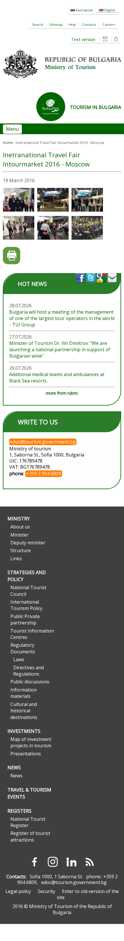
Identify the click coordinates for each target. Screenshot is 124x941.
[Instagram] (53, 862)
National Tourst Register (27, 822)
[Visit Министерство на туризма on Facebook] (81, 284)
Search (37, 24)
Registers (19, 811)
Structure (20, 550)
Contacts (89, 24)
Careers (108, 24)
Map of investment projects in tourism (30, 742)
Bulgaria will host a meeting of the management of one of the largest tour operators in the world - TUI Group (61, 318)
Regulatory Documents (22, 648)
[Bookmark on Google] (102, 284)
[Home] (62, 80)
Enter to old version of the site (88, 894)
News (14, 767)
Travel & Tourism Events (29, 793)
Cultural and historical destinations (23, 710)
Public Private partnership (25, 619)
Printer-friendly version (11, 256)
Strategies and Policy (26, 576)
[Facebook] (34, 862)
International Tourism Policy (26, 605)
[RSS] (90, 862)
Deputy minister (27, 542)
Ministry (18, 518)
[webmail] (105, 39)
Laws (18, 659)
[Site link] (53, 123)
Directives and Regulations (28, 670)
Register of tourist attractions (30, 836)
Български (84, 10)
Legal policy (18, 891)
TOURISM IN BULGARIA (95, 107)
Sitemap (56, 24)
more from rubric (62, 393)
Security (46, 891)
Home (8, 142)
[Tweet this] (91, 284)
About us (20, 527)
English (109, 10)
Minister (19, 535)
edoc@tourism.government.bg (74, 882)
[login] (116, 39)
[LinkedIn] (71, 862)
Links (16, 558)
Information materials (23, 693)
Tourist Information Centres (32, 634)
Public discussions (29, 682)
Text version (83, 39)
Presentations (25, 753)
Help (72, 24)
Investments (23, 731)
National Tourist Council (28, 590)
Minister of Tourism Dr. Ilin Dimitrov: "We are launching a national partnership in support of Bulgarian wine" (59, 349)
